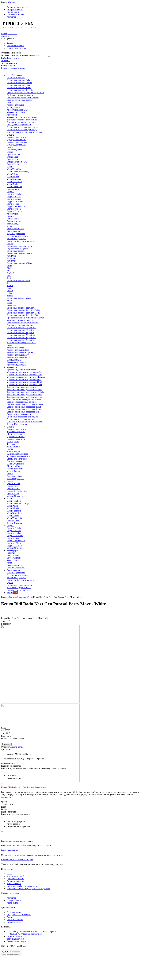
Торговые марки (14, 912)
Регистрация (13, 58)
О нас (9, 873)
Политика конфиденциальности (22, 886)
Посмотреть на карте (16, 941)
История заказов (14, 922)
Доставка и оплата (15, 14)
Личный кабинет (15, 919)
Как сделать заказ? (15, 876)
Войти (4, 58)
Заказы (10, 43)
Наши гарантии (14, 883)
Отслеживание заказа (11, 55)
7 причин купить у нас (17, 7)
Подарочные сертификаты (19, 914)
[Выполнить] (49, 56)
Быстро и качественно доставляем (17, 841)
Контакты (11, 17)
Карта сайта (12, 903)
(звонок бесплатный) (25, 934)
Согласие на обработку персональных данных (28, 888)
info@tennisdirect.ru (15, 939)
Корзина (5, 68)
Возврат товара (14, 900)
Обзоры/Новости (15, 9)
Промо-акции (13, 12)
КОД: (3, 728)
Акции (10, 917)
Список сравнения (15, 45)
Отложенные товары (16, 48)
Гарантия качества (9, 850)
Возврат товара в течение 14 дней (17, 859)
